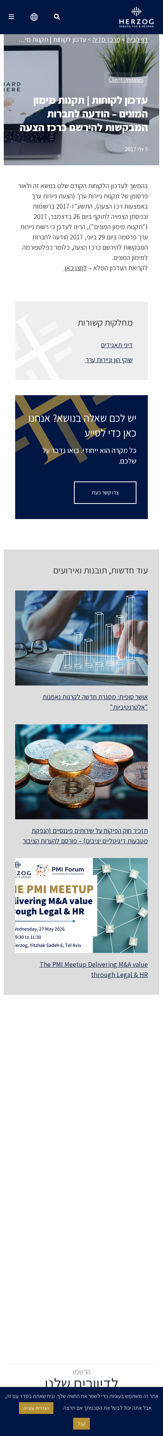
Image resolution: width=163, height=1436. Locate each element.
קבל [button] (81, 1423)
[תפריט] (11, 17)
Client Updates (126, 79)
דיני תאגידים (117, 344)
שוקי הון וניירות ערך (109, 359)
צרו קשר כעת (105, 492)
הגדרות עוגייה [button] (36, 1408)
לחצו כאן (75, 267)
